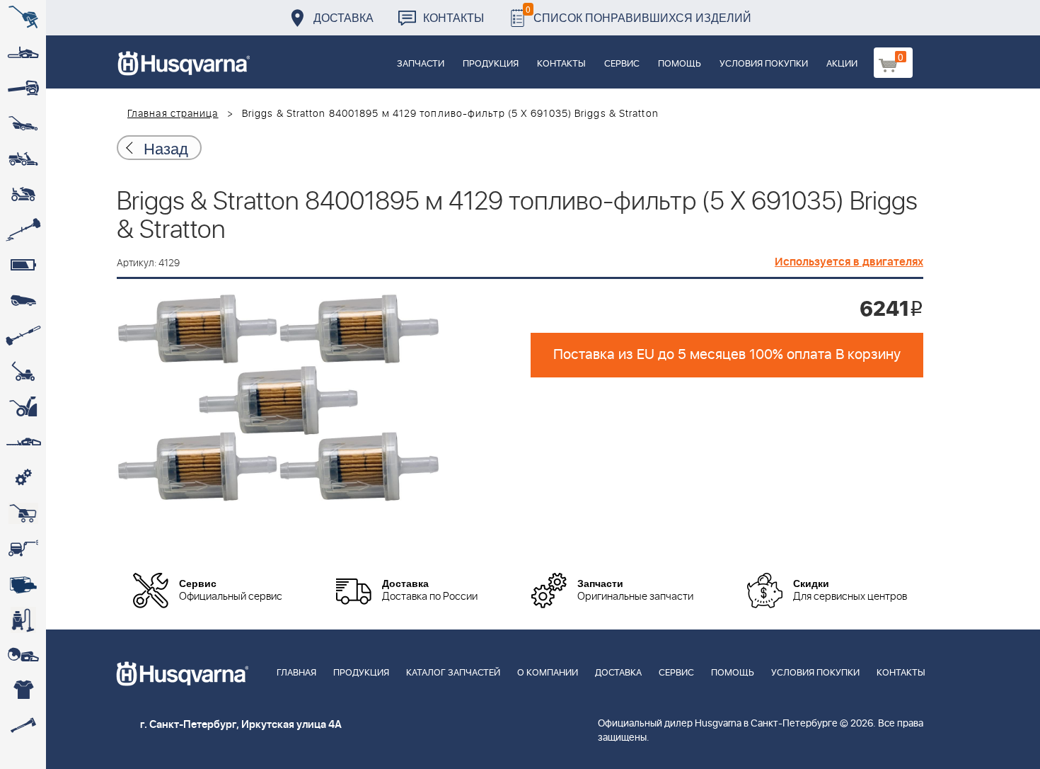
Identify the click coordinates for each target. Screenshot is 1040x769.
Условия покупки (764, 64)
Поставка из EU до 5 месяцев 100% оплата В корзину (727, 354)
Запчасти (420, 64)
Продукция (491, 64)
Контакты (453, 17)
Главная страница (173, 114)
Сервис (622, 64)
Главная (296, 673)
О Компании (547, 673)
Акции (841, 64)
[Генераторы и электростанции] (23, 513)
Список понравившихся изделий (638, 14)
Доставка (343, 17)
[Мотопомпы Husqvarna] (23, 584)
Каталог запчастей (453, 673)
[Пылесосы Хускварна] (23, 619)
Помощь (679, 64)
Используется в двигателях (849, 262)
